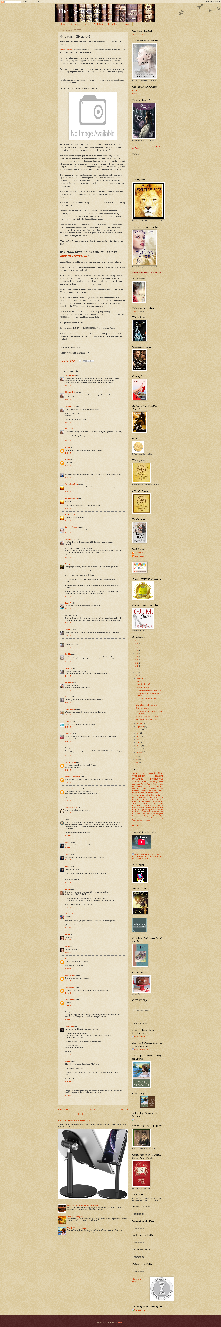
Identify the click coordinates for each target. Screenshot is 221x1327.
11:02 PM (68, 1095)
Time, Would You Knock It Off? (146, 719)
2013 (136, 663)
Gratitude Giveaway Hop (75, 1217)
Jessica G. (69, 629)
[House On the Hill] (139, 1036)
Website (74, 24)
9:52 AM (68, 981)
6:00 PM (68, 715)
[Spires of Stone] (138, 1120)
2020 (136, 641)
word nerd (156, 810)
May (138, 739)
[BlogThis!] (86, 361)
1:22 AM (68, 882)
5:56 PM (68, 702)
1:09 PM (68, 441)
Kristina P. (68, 472)
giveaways (68, 364)
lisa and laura (70, 709)
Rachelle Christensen (72, 776)
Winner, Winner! (141, 702)
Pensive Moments (138, 807)
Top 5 (139, 812)
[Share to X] (88, 361)
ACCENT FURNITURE (74, 256)
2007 (136, 759)
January (139, 752)
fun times (144, 782)
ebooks (154, 807)
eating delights (157, 803)
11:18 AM (68, 968)
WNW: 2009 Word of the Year (146, 698)
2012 (136, 666)
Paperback (136, 91)
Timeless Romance (140, 803)
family (135, 781)
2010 (136, 672)
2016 (136, 653)
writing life (139, 773)
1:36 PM (68, 596)
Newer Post (63, 1109)
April (138, 742)
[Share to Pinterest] (93, 361)
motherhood (156, 778)
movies (154, 805)
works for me (153, 816)
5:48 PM (68, 907)
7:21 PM (68, 756)
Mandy (67, 564)
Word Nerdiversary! (142, 687)
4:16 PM (68, 623)
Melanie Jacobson (71, 807)
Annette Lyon (136, 311)
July (138, 733)
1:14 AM (68, 860)
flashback (136, 788)
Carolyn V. (69, 734)
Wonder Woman (71, 914)
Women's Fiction (142, 818)
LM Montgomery (158, 801)
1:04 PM (68, 400)
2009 (136, 675)
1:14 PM (68, 477)
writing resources (157, 799)
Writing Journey (153, 784)
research (135, 791)
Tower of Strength (149, 788)
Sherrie (67, 842)
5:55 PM (68, 690)
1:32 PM (68, 532)
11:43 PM (68, 835)
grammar (142, 797)
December (140, 678)
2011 (136, 669)
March (139, 746)
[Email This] (84, 361)
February (140, 749)
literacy (146, 816)
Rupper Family (70, 762)
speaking (160, 807)
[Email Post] (79, 361)
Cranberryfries (70, 975)
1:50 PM (68, 609)
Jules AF (68, 721)
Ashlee (67, 934)
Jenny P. (68, 603)
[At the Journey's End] (140, 1049)
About (86, 24)
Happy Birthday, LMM (143, 684)
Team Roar (113, 24)
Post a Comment (68, 1100)
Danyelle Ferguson (72, 527)
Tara (66, 959)
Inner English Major (143, 814)
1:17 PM (68, 508)
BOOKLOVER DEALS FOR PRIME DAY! (74, 1121)
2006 (136, 762)
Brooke (67, 697)
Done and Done (147, 820)
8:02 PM (68, 770)
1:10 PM (68, 453)
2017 (136, 650)
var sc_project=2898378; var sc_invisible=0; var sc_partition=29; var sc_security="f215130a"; (146, 856)
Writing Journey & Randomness (146, 705)
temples (141, 801)
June (138, 736)
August (139, 730)
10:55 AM (68, 940)
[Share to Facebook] (90, 361)
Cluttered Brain (70, 375)
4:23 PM (68, 1054)
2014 (136, 660)
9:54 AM (68, 993)
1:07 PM (68, 422)
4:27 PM (68, 635)
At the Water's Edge (155, 797)
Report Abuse (137, 826)
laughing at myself (146, 810)
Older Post (123, 1109)
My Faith (160, 814)
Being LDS (136, 810)
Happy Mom (69, 1026)
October (139, 723)
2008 (136, 756)
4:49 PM (68, 662)
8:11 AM (68, 1019)
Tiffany (67, 447)
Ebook (134, 94)
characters (135, 799)
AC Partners (152, 818)
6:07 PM (68, 727)
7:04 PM (68, 741)
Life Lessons (154, 814)
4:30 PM (68, 647)
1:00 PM (68, 385)
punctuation (136, 805)
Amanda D (69, 682)
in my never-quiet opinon (142, 793)
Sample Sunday (137, 816)
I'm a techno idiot (153, 811)
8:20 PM (68, 813)
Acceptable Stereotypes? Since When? (149, 690)
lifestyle (143, 784)
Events (147, 801)
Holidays (160, 805)
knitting (148, 807)
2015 (136, 657)
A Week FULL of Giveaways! (76, 1228)
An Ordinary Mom (71, 484)
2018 (136, 647)
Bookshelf (98, 24)
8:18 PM (68, 801)
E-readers (144, 811)
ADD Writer (139, 820)
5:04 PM (68, 676)
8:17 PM (68, 782)
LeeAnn (68, 1061)
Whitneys (159, 791)
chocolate (147, 786)
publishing (153, 782)
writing (161, 788)
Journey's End (145, 799)
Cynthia (68, 654)
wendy (67, 889)
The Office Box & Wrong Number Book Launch (82, 1205)
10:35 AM (68, 928)
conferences (158, 786)
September (140, 727)
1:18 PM (68, 520)
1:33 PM (68, 557)
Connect (126, 24)
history (134, 801)
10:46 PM (68, 1081)
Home (63, 24)
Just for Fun (146, 805)
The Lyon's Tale (80, 10)
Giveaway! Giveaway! (143, 708)
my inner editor (144, 795)
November (140, 681)
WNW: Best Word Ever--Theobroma (148, 716)
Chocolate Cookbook (148, 791)
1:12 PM (68, 465)
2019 (136, 644)
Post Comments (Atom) (75, 1114)
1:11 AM (68, 848)
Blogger (120, 1322)
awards (135, 797)
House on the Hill (156, 795)
